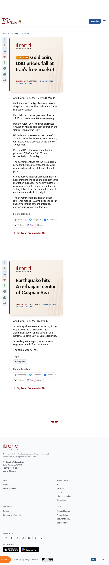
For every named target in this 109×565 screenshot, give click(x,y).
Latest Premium (9, 488)
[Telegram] (29, 538)
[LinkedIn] (34, 538)
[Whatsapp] (5, 538)
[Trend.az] (12, 21)
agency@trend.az (9, 471)
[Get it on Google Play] (30, 549)
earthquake (20, 361)
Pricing (6, 511)
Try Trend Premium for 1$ (31, 233)
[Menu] (104, 21)
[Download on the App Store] (11, 549)
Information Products (12, 515)
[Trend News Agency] (10, 446)
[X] (17, 538)
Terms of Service (63, 511)
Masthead (61, 488)
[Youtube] (23, 538)
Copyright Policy (63, 519)
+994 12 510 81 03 (10, 468)
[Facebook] (11, 538)
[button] (4, 39)
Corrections (61, 500)
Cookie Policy (62, 523)
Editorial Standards (64, 496)
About (59, 484)
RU (103, 560)
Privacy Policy (62, 515)
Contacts (60, 492)
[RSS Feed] (40, 538)
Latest (6, 484)
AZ (98, 560)
